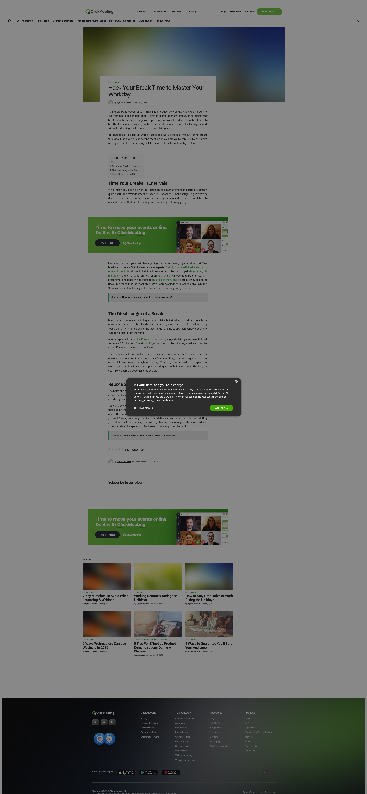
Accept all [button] (221, 408)
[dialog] (183, 397)
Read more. (167, 400)
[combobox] (236, 381)
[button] (143, 408)
